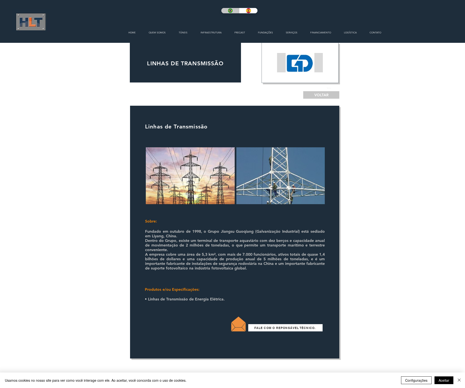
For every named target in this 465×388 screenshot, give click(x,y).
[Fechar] (459, 380)
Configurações (416, 380)
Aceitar (444, 380)
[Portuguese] (230, 10)
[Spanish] (248, 10)
